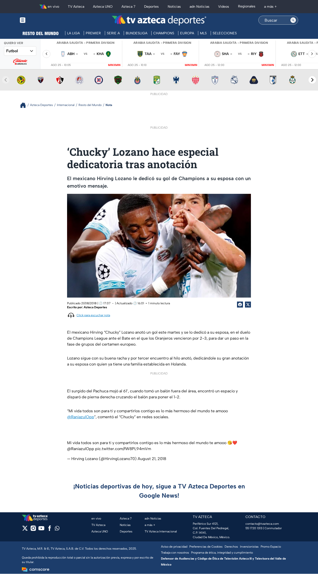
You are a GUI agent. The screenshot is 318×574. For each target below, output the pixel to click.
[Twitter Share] (248, 305)
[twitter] (25, 529)
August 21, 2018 (152, 458)
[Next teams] (312, 80)
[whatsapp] (57, 529)
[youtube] (41, 529)
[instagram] (33, 529)
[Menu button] (40, 20)
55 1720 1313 (253, 528)
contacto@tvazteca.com (262, 523)
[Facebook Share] (240, 305)
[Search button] (293, 20)
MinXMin (114, 65)
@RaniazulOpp (80, 417)
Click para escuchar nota (93, 315)
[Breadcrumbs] (25, 105)
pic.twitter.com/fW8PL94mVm (123, 448)
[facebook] (49, 529)
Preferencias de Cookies (206, 546)
